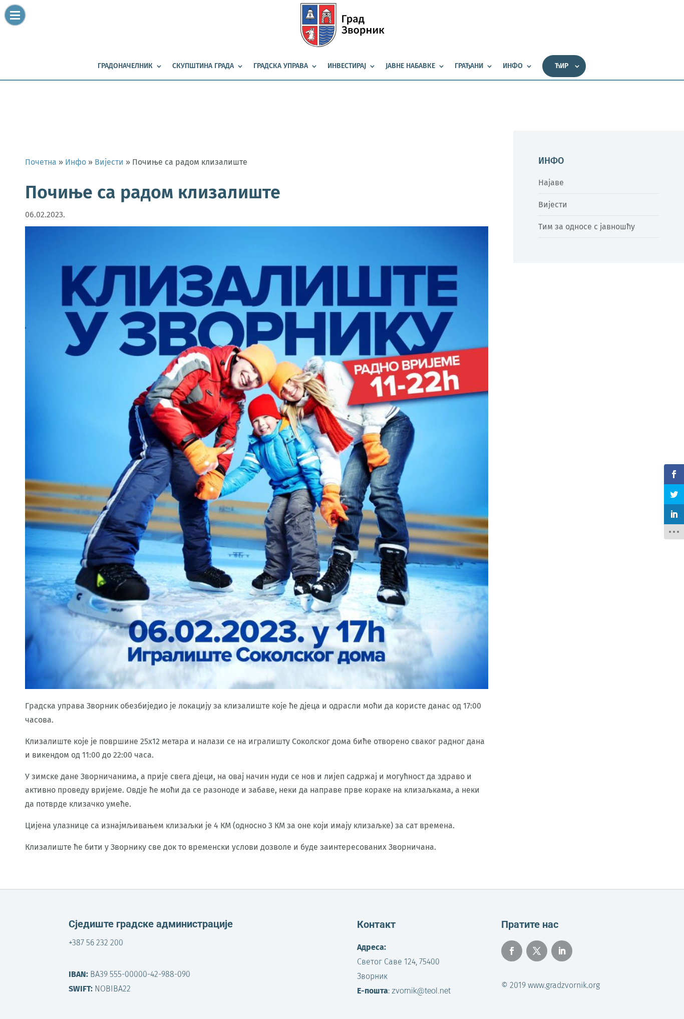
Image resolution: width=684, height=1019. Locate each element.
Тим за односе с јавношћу (586, 226)
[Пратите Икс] (536, 950)
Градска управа (280, 66)
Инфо (513, 66)
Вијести (552, 204)
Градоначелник (125, 66)
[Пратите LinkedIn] (561, 950)
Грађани (469, 66)
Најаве (551, 182)
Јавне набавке (410, 66)
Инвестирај (346, 66)
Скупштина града (203, 66)
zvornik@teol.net (421, 990)
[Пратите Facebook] (511, 950)
